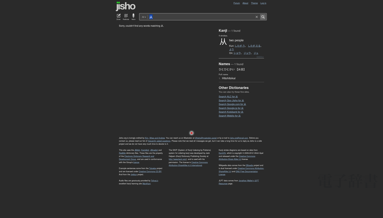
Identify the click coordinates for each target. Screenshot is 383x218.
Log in (263, 2)
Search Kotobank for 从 (231, 111)
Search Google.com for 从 (232, 104)
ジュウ (247, 53)
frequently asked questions (159, 140)
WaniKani (146, 183)
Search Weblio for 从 (230, 115)
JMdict (137, 150)
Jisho (126, 6)
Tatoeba (152, 168)
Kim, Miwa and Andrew (155, 137)
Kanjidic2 (145, 150)
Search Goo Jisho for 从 (231, 100)
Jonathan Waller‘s (246, 180)
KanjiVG (222, 153)
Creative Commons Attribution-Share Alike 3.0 (237, 158)
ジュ (256, 53)
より (231, 49)
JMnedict (154, 150)
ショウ (237, 53)
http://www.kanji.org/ (177, 159)
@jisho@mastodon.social (206, 137)
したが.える (254, 45)
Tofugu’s (154, 180)
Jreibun (134, 174)
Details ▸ (260, 56)
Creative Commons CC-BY (150, 171)
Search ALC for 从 (228, 96)
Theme (254, 2)
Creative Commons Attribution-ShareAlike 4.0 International (188, 164)
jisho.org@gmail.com (239, 137)
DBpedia (249, 165)
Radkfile (122, 153)
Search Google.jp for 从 (231, 108)
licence (136, 162)
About (245, 2)
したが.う (240, 45)
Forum (237, 2)
